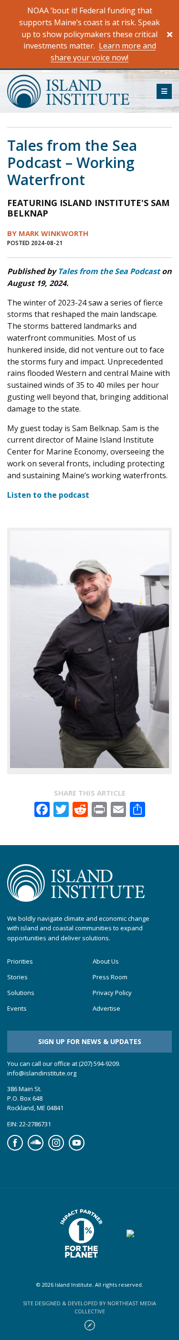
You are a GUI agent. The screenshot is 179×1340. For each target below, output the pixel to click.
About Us (106, 961)
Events (17, 1008)
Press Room (110, 977)
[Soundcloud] (35, 1148)
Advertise (106, 1008)
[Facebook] (15, 1148)
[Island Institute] (74, 91)
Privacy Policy (112, 993)
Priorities (20, 961)
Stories (17, 977)
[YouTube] (76, 1148)
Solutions (20, 993)
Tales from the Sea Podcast (109, 271)
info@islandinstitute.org (41, 1073)
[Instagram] (56, 1148)
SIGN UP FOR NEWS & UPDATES (89, 1041)
